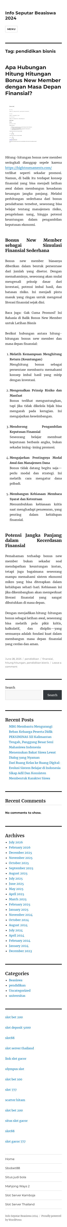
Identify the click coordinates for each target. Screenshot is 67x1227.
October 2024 (19, 920)
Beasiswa (15, 980)
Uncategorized (20, 990)
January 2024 (18, 946)
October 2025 (19, 863)
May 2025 (16, 889)
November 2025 (21, 858)
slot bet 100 (13, 1079)
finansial (47, 658)
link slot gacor (15, 1058)
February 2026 (20, 847)
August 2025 (18, 873)
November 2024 (21, 915)
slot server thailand (19, 1048)
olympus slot (14, 1069)
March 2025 (18, 899)
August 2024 (18, 925)
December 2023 (20, 951)
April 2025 (16, 894)
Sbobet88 (12, 1168)
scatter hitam (15, 1100)
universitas (17, 996)
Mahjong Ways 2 (17, 1186)
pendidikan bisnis (38, 662)
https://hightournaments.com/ (28, 168)
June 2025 (16, 883)
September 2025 (21, 868)
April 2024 (16, 935)
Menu (11, 29)
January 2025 (18, 909)
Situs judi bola (15, 1177)
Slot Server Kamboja (20, 1195)
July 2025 (16, 878)
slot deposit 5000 (18, 1027)
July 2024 (16, 930)
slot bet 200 (14, 1017)
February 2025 (19, 904)
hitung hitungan (15, 662)
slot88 (10, 1038)
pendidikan (32, 658)
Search (10, 687)
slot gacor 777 (15, 1141)
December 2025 (20, 852)
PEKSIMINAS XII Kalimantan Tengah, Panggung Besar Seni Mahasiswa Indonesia (31, 742)
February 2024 (19, 940)
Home (10, 1159)
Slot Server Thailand (20, 1204)
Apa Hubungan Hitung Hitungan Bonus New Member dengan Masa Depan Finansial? (33, 80)
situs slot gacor (16, 1121)
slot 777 (11, 1089)
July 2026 (16, 842)
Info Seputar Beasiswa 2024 (21, 1216)
